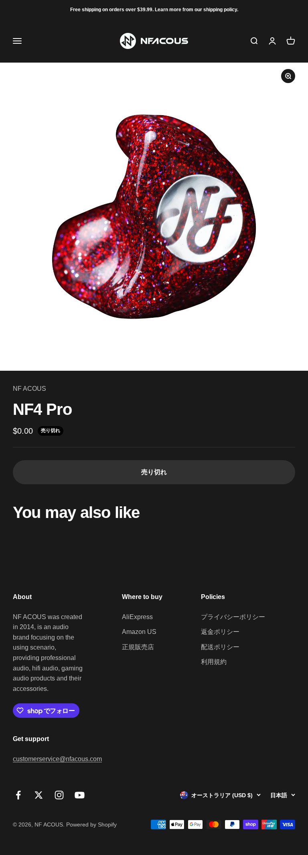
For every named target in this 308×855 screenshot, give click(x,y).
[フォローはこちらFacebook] (18, 795)
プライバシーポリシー (233, 616)
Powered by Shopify (91, 824)
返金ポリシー (220, 631)
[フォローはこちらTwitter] (38, 795)
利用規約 (214, 661)
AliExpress (137, 616)
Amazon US (139, 631)
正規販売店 (138, 647)
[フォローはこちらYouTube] (79, 795)
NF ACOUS (29, 388)
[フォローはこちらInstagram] (59, 795)
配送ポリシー (220, 647)
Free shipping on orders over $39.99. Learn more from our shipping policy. (154, 9)
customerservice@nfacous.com (57, 758)
